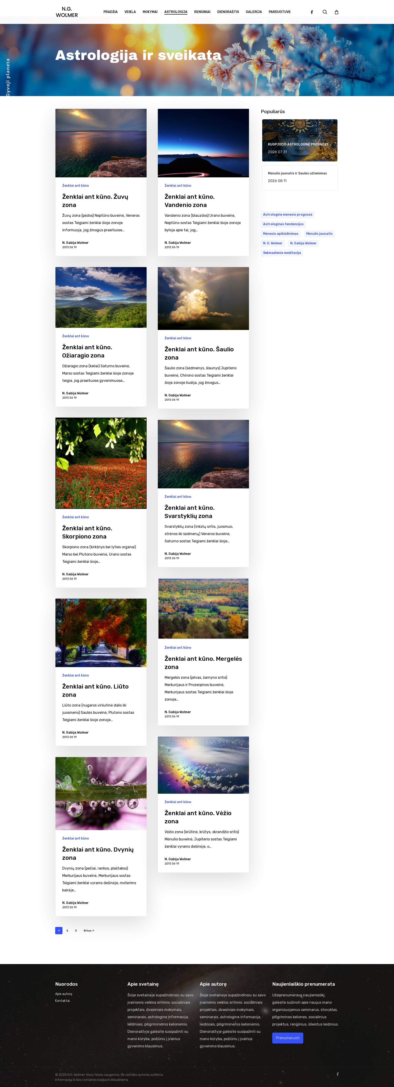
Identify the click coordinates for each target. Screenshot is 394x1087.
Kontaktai (62, 1001)
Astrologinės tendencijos (283, 224)
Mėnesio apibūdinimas (280, 234)
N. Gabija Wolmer (75, 243)
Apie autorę (63, 994)
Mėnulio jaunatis (319, 234)
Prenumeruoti (288, 1038)
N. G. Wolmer (273, 243)
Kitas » (89, 930)
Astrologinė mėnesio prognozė (287, 215)
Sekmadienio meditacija (282, 253)
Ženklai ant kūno (75, 186)
